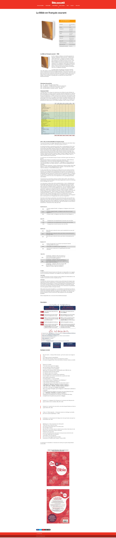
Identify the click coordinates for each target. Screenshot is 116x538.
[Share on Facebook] (37, 529)
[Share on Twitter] (40, 529)
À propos (72, 5)
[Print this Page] (46, 529)
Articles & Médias (61, 5)
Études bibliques (55, 5)
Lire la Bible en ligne (39, 533)
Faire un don (78, 5)
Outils (67, 5)
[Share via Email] (49, 529)
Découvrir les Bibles (40, 5)
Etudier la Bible (48, 5)
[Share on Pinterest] (43, 529)
